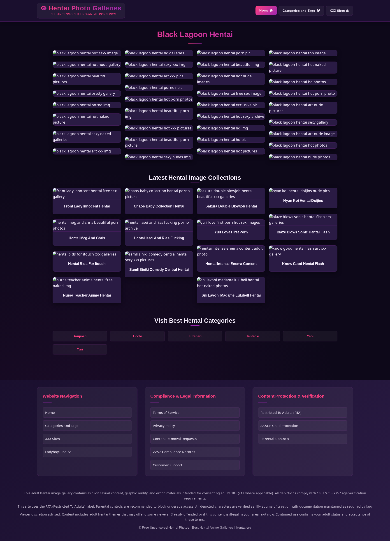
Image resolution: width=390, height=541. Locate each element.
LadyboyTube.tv (58, 451)
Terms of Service (166, 412)
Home (263, 10)
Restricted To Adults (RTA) (281, 412)
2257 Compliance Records (174, 451)
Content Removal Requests (175, 438)
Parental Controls (274, 438)
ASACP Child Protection (279, 425)
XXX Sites (337, 10)
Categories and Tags (299, 10)
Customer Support (167, 465)
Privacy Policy (164, 425)
